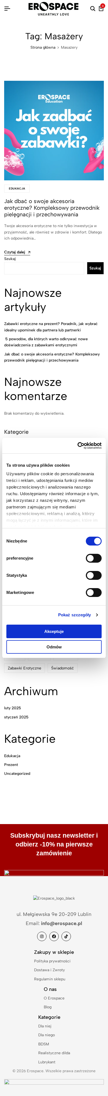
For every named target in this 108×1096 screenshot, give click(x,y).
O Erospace (54, 998)
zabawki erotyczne (24, 668)
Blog (48, 1007)
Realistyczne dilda (54, 1053)
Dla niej (45, 1026)
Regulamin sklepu (49, 979)
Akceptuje (54, 631)
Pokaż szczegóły (74, 614)
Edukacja (17, 188)
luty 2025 (12, 708)
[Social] (42, 936)
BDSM (43, 1044)
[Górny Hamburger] (7, 9)
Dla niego (46, 1035)
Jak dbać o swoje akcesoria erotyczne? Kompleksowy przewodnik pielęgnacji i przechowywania (51, 208)
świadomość (62, 668)
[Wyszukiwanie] (93, 8)
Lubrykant (46, 1062)
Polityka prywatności (52, 961)
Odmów (54, 647)
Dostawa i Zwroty (49, 970)
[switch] (94, 558)
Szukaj (10, 258)
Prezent (11, 764)
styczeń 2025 (16, 717)
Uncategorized (17, 773)
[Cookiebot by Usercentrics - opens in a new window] (78, 445)
